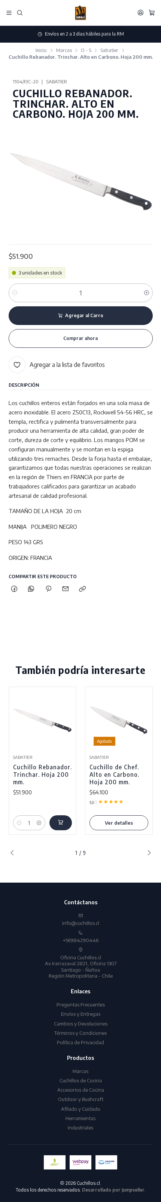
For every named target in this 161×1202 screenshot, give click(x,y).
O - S (86, 50)
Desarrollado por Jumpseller (113, 1190)
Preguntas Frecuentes (81, 1004)
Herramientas (80, 1118)
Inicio (41, 50)
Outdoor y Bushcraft (80, 1099)
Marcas (64, 50)
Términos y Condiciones (80, 1033)
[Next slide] (147, 853)
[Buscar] (20, 12)
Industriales (80, 1127)
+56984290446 (80, 940)
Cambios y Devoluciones (80, 1023)
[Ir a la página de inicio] (80, 12)
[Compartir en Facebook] (14, 589)
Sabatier (109, 50)
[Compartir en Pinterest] (48, 589)
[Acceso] (141, 12)
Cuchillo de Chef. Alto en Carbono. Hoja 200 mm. (114, 774)
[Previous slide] (14, 853)
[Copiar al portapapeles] (82, 589)
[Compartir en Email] (65, 589)
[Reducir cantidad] (15, 293)
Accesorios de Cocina (80, 1089)
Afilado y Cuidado (80, 1109)
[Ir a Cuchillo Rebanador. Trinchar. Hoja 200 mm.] (42, 720)
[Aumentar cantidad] (146, 293)
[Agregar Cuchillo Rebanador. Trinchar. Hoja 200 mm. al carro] (60, 822)
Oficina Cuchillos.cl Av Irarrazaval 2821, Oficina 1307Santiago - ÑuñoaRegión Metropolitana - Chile (80, 966)
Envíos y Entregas (80, 1014)
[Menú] (9, 12)
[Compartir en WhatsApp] (31, 589)
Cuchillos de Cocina (81, 1080)
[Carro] (152, 12)
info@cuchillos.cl (80, 923)
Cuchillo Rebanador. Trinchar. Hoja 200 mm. (42, 774)
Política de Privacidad (80, 1042)
